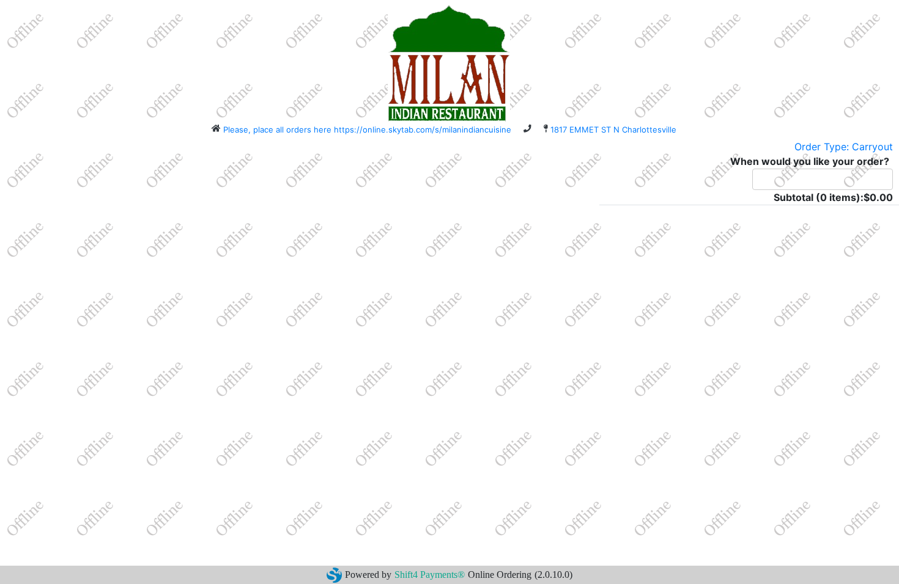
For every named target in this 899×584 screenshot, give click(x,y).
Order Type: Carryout (843, 147)
